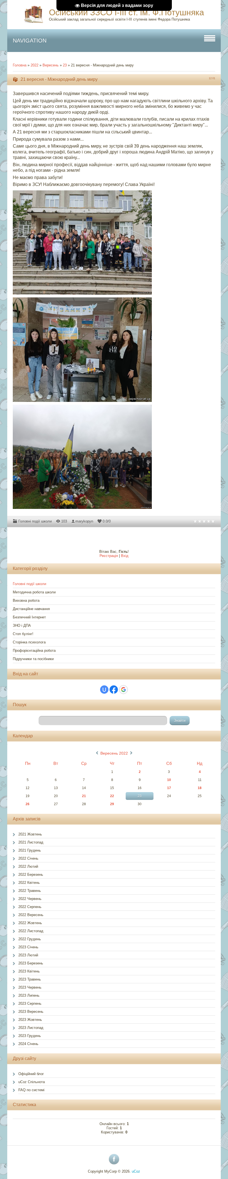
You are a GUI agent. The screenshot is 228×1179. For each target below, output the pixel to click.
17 (169, 788)
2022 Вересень (30, 915)
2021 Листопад (30, 842)
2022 (34, 65)
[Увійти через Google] (123, 689)
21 (84, 796)
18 (200, 788)
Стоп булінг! (23, 634)
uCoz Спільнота (31, 1082)
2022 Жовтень (30, 923)
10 (169, 780)
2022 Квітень (29, 882)
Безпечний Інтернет (29, 617)
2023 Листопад (30, 1028)
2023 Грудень (29, 1036)
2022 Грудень (29, 939)
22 (112, 796)
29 (112, 804)
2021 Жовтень (30, 834)
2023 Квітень (29, 971)
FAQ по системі (31, 1090)
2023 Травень (29, 979)
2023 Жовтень (30, 1020)
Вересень (51, 65)
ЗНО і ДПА (22, 625)
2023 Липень (28, 995)
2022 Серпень (29, 907)
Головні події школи (35, 521)
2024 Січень (28, 1044)
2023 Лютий (28, 955)
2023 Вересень (30, 1011)
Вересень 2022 (114, 753)
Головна (19, 65)
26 (27, 804)
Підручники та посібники (33, 659)
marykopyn (84, 521)
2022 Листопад (30, 931)
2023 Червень (29, 987)
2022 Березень (30, 874)
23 (65, 65)
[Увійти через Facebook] (114, 689)
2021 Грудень (29, 850)
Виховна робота (26, 600)
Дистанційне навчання (31, 609)
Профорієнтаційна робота (34, 650)
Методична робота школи (34, 592)
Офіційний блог (31, 1074)
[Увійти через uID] (104, 689)
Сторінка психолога (29, 642)
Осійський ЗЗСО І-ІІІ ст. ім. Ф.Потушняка (126, 12)
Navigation (29, 41)
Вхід (124, 556)
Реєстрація (109, 556)
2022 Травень (29, 891)
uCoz (136, 1171)
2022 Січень (28, 858)
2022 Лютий (28, 866)
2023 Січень (28, 947)
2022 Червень (29, 899)
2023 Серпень (29, 1003)
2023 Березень (30, 963)
